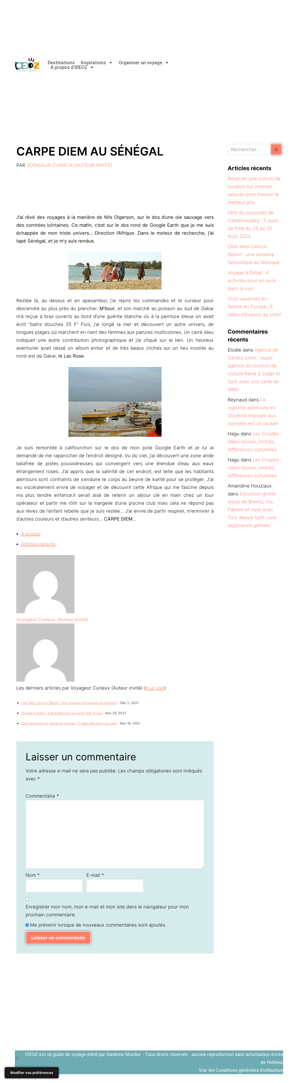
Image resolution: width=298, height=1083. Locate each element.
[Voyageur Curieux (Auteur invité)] (45, 611)
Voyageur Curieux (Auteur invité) (69, 165)
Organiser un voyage (140, 62)
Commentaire (42, 796)
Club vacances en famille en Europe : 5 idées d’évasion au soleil (69, 723)
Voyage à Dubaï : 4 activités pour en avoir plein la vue (61, 713)
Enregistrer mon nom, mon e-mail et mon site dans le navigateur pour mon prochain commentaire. (107, 910)
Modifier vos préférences (31, 1072)
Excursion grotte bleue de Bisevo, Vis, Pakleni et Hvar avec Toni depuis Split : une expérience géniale (252, 509)
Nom (33, 875)
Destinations (61, 62)
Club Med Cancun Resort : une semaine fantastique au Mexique (69, 703)
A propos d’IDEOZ (69, 67)
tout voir (155, 688)
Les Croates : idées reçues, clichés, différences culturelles (254, 441)
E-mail (95, 875)
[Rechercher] (276, 149)
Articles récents (38, 544)
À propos (31, 534)
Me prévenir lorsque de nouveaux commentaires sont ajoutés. (98, 925)
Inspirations (93, 62)
